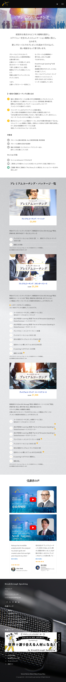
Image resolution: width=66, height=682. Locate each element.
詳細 (39, 203)
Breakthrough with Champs (15, 625)
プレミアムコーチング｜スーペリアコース (33, 392)
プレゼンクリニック (12, 661)
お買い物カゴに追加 (30, 203)
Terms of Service (25, 674)
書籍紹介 (10, 610)
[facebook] (7, 602)
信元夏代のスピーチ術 (13, 658)
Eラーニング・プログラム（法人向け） (17, 619)
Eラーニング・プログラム (14, 616)
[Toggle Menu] (62, 4)
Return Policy (33, 674)
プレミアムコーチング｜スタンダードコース (33, 283)
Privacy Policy (41, 674)
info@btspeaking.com (15, 597)
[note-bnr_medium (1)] (33, 633)
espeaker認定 (11, 655)
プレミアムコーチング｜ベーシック (33, 219)
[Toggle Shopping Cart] (57, 4)
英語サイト (10, 664)
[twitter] (10, 602)
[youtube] (15, 602)
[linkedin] (18, 602)
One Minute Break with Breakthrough (18, 622)
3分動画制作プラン (13, 613)
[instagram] (13, 602)
